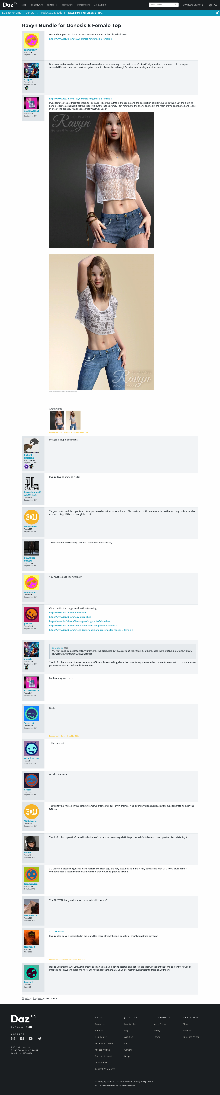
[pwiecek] (33, 614)
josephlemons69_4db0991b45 (33, 493)
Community (67, 5)
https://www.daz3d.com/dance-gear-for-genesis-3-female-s (79, 621)
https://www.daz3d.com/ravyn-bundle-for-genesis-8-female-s (80, 38)
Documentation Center (106, 1056)
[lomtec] (33, 843)
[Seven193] (33, 714)
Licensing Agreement (104, 1081)
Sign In (25, 998)
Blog (126, 1030)
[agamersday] (33, 40)
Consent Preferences (105, 1068)
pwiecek (28, 623)
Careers (128, 1049)
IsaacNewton (31, 883)
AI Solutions (100, 5)
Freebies (187, 1030)
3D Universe (30, 526)
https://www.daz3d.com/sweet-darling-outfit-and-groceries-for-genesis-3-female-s (91, 629)
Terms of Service (124, 1081)
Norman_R (29, 946)
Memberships (83, 5)
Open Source (101, 1062)
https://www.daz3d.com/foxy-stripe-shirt (70, 616)
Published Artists (191, 1036)
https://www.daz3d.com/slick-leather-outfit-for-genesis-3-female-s (83, 625)
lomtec (27, 852)
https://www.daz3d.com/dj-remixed (67, 612)
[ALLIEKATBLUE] (33, 103)
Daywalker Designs (29, 559)
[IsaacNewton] (33, 874)
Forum (157, 1036)
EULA (150, 1081)
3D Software (37, 5)
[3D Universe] (33, 517)
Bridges (127, 1056)
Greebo (28, 789)
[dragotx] (33, 70)
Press (127, 1043)
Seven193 (29, 723)
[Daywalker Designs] (33, 548)
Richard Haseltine (29, 456)
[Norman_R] (33, 937)
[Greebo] (33, 780)
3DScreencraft (31, 915)
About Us (128, 1036)
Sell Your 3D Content (105, 1043)
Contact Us (100, 1024)
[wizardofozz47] (33, 749)
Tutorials (99, 1030)
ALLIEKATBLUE (31, 110)
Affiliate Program (102, 1049)
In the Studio (160, 1024)
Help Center (100, 1036)
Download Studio (192, 5)
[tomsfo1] (33, 973)
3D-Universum (56, 931)
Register (38, 998)
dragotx (28, 79)
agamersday (30, 49)
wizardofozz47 (31, 758)
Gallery (157, 1030)
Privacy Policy (140, 1081)
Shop (24, 5)
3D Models (52, 5)
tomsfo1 (28, 982)
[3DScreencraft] (33, 906)
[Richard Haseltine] (33, 445)
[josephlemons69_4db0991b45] (33, 483)
